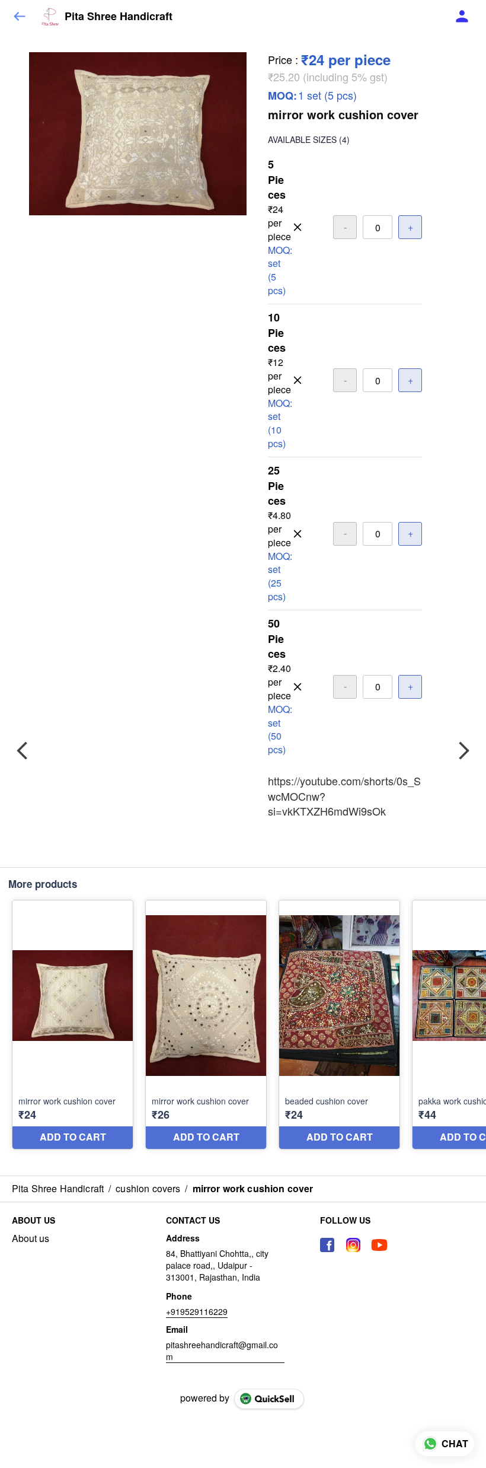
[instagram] (353, 1244)
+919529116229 (197, 1311)
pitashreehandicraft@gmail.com (222, 1350)
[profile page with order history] (462, 16)
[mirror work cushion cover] (72, 1024)
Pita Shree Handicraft (118, 17)
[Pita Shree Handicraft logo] (50, 17)
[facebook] (327, 1244)
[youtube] (379, 1244)
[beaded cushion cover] (339, 1024)
